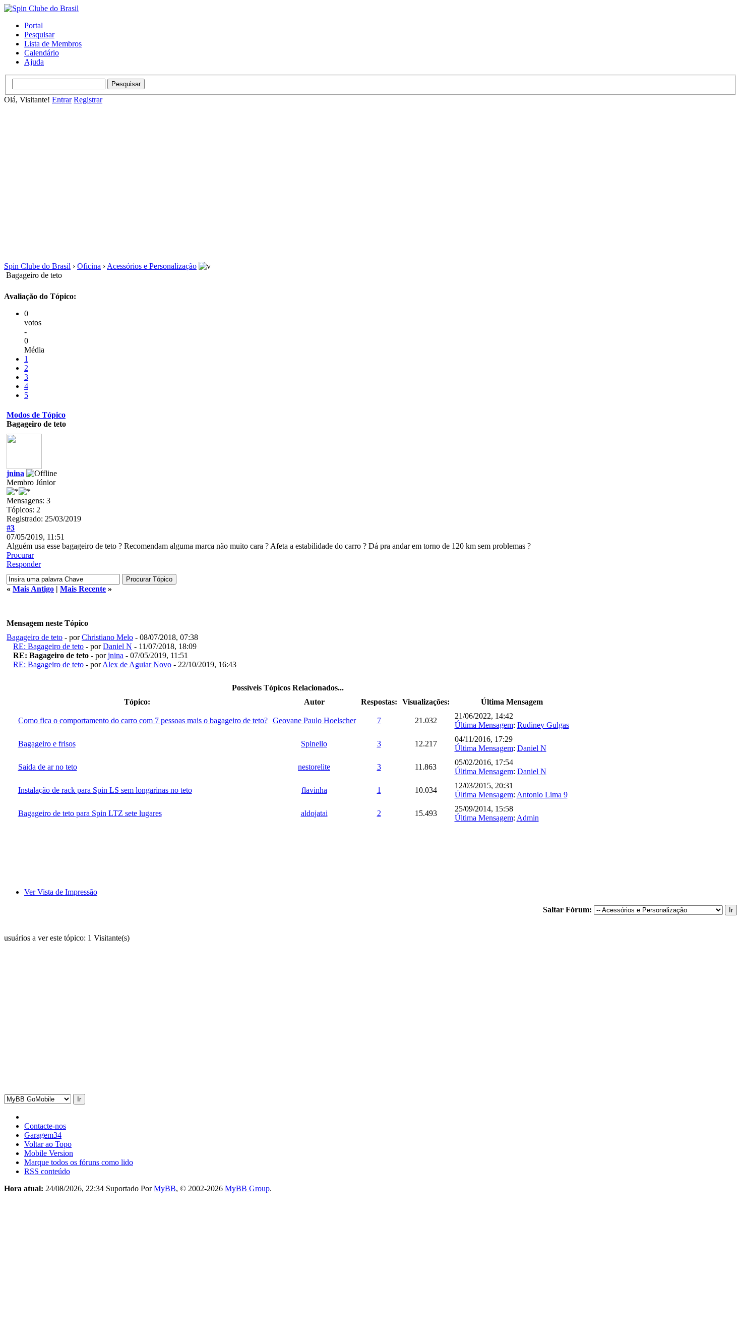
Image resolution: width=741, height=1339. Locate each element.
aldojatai (314, 813)
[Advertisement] (370, 183)
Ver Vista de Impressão (60, 892)
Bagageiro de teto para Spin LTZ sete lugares (90, 813)
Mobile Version (48, 1153)
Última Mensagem (484, 725)
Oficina (89, 266)
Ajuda (34, 61)
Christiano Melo (107, 637)
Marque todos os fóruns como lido (78, 1162)
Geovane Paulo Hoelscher (314, 720)
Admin (528, 817)
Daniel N (117, 646)
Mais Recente (83, 589)
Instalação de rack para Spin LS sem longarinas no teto (105, 790)
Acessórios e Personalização (152, 266)
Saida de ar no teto (47, 767)
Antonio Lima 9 (542, 794)
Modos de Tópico (36, 415)
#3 (11, 527)
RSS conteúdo (47, 1171)
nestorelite (314, 767)
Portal (33, 25)
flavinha (314, 790)
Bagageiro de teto (35, 637)
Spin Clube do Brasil (37, 266)
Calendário (41, 52)
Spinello (314, 743)
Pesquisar (39, 34)
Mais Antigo (33, 589)
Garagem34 (42, 1135)
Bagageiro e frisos (47, 743)
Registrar (88, 99)
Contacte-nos (45, 1126)
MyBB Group (247, 1188)
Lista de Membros (53, 43)
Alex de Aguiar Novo (136, 664)
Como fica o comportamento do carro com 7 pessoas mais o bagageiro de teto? (143, 720)
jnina (15, 473)
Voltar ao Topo (48, 1144)
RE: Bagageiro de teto (48, 646)
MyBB (165, 1188)
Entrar (62, 99)
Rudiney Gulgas (543, 725)
